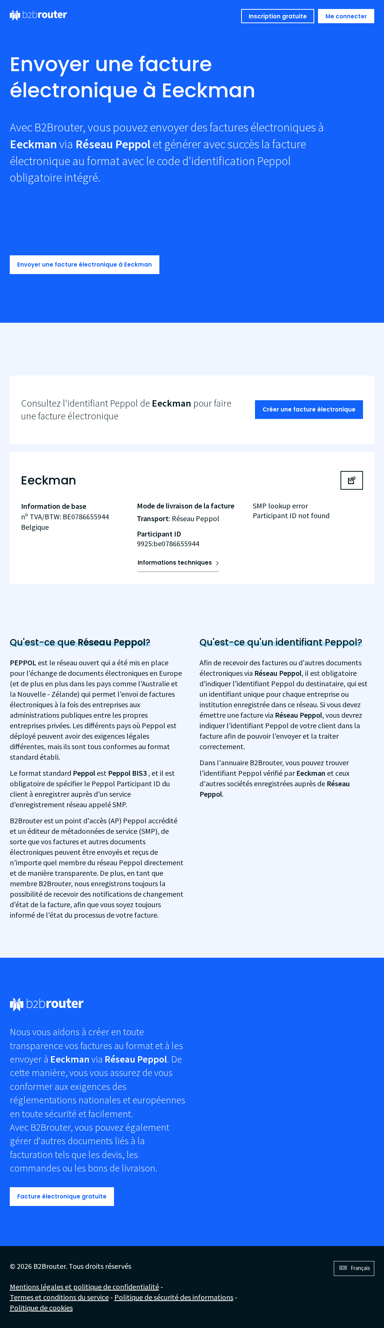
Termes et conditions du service (59, 1297)
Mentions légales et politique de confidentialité (84, 1286)
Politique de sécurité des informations (173, 1297)
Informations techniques (175, 562)
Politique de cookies (41, 1307)
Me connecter (346, 16)
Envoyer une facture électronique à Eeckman (84, 264)
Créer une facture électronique (309, 409)
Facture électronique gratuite (61, 1196)
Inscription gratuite (278, 16)
